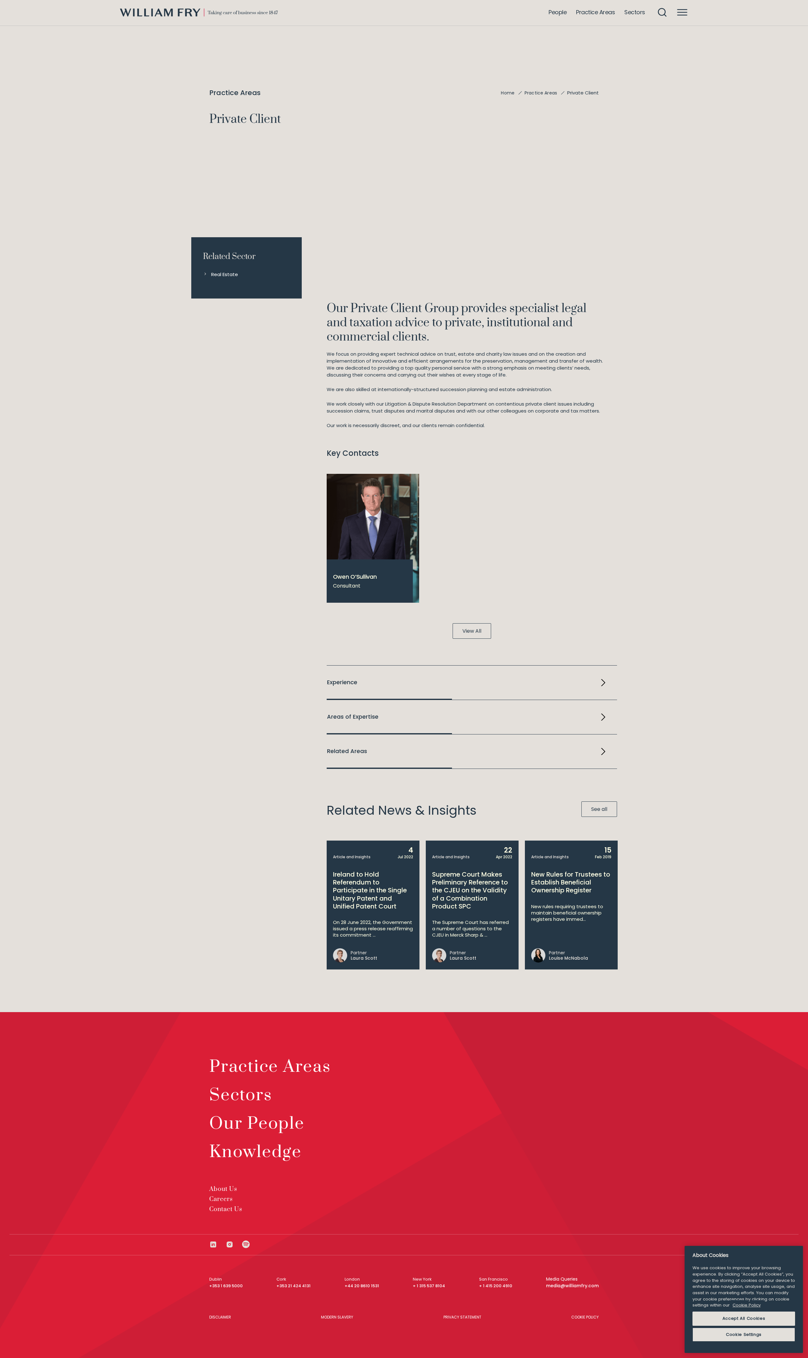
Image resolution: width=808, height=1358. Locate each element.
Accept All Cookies (743, 1318)
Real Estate (224, 274)
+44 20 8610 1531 (362, 1286)
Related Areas (347, 751)
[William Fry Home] (199, 12)
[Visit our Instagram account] (234, 1244)
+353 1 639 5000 (226, 1286)
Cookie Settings (744, 1334)
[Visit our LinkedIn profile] (217, 1244)
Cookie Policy (747, 1305)
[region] (744, 1299)
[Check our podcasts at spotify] (246, 1244)
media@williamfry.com (572, 1286)
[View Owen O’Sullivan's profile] (373, 538)
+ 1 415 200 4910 (495, 1286)
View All (471, 631)
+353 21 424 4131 (293, 1286)
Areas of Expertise (352, 717)
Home (507, 93)
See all (599, 809)
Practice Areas (541, 93)
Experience (342, 682)
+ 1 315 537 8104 (429, 1286)
